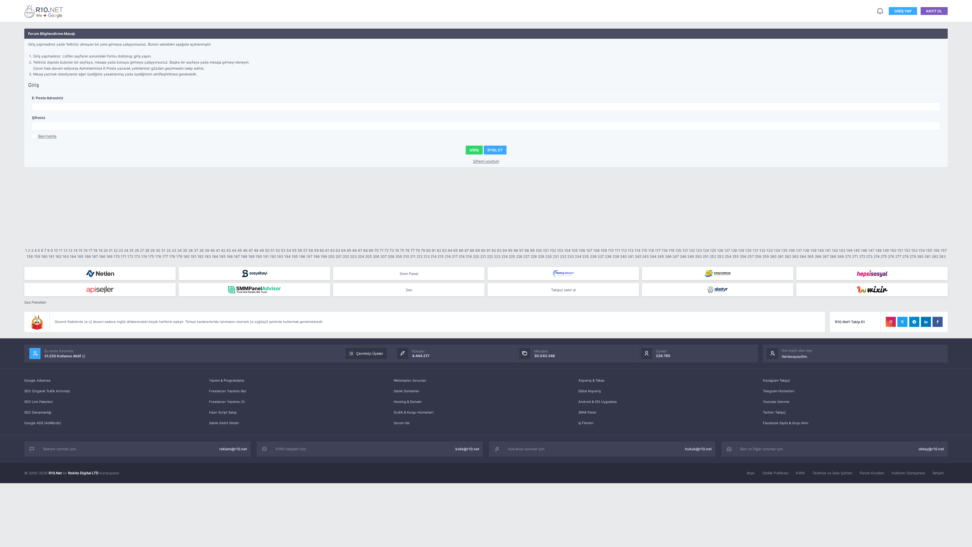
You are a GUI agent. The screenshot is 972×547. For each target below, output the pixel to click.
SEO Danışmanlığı (37, 412)
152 (907, 250)
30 (158, 250)
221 (483, 256)
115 (644, 250)
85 (455, 250)
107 (589, 250)
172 (130, 256)
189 (251, 256)
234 (578, 256)
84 (450, 250)
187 (237, 256)
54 (289, 250)
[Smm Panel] (254, 273)
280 (920, 256)
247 (676, 256)
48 (256, 250)
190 (259, 256)
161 (51, 256)
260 (773, 256)
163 (66, 256)
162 (58, 256)
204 (361, 256)
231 (556, 256)
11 (61, 250)
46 (245, 250)
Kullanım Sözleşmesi (908, 473)
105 (575, 250)
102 (553, 250)
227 (526, 256)
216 (448, 256)
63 (338, 250)
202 (346, 256)
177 (165, 256)
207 (383, 256)
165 (80, 256)
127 (727, 250)
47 (251, 250)
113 (631, 250)
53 (283, 250)
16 (86, 250)
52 (278, 250)
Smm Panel (409, 273)
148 (878, 250)
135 (784, 250)
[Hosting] (100, 273)
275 (884, 256)
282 (935, 256)
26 (137, 250)
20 (106, 250)
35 (185, 250)
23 (121, 250)
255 (735, 256)
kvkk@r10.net (467, 449)
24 (126, 250)
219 (469, 256)
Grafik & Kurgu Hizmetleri (413, 412)
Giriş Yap (903, 11)
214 (434, 256)
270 (848, 256)
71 (381, 250)
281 (928, 256)
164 (73, 256)
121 (685, 250)
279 (913, 256)
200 (331, 256)
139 (813, 250)
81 (434, 250)
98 (526, 250)
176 (158, 256)
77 (413, 250)
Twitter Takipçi (774, 412)
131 (755, 250)
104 (567, 250)
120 (678, 250)
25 (131, 250)
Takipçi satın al (563, 290)
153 (914, 250)
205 (368, 256)
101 (546, 250)
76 (407, 250)
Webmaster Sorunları (410, 380)
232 (563, 256)
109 (604, 250)
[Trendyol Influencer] (872, 289)
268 (833, 256)
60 (322, 250)
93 (499, 250)
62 (332, 250)
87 (466, 250)
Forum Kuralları (872, 473)
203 (353, 256)
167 (95, 256)
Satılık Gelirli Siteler (224, 423)
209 (398, 256)
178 (172, 256)
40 (212, 250)
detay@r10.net (931, 449)
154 (922, 250)
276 (891, 256)
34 (179, 250)
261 (781, 256)
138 (806, 250)
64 (343, 250)
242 (638, 256)
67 (360, 250)
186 (230, 256)
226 (519, 256)
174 (144, 256)
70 (376, 250)
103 (560, 250)
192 (273, 256)
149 (886, 250)
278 (905, 256)
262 (788, 256)
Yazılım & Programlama (226, 380)
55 (294, 250)
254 (728, 256)
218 (462, 256)
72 (386, 250)
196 (302, 256)
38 (201, 250)
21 (111, 250)
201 (339, 256)
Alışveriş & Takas (591, 380)
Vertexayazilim (794, 356)
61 (327, 250)
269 (840, 256)
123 (699, 250)
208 (391, 256)
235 (585, 256)
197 (309, 256)
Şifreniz (38, 117)
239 (616, 256)
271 (855, 256)
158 (30, 256)
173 (137, 256)
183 (208, 256)
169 (109, 256)
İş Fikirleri (585, 423)
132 (762, 250)
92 (494, 250)
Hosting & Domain (408, 402)
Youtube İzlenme (776, 402)
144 (849, 250)
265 (810, 256)
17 (90, 250)
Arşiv (751, 473)
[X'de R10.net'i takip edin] (902, 322)
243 (645, 256)
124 (706, 250)
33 (174, 250)
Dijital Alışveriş (589, 391)
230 (548, 256)
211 (413, 256)
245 (660, 256)
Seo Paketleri (35, 302)
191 (266, 256)
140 (821, 250)
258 (758, 256)
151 (900, 250)
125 (713, 250)
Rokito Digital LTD (83, 473)
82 (439, 250)
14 (75, 250)
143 (842, 250)
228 (534, 256)
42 (223, 250)
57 (305, 250)
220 (476, 256)
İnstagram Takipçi (776, 380)
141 (828, 250)
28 (147, 250)
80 (428, 250)
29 (152, 250)
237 (601, 256)
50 (267, 250)
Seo (409, 290)
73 (392, 250)
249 (690, 256)
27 (142, 250)
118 (664, 250)
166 (88, 256)
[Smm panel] (254, 289)
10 (56, 250)
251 (706, 256)
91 (489, 250)
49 (261, 250)
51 (273, 250)
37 (196, 250)
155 (929, 250)
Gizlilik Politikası (775, 473)
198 (316, 256)
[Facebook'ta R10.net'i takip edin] (938, 322)
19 (100, 250)
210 (406, 256)
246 (668, 256)
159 (37, 256)
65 (349, 250)
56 (300, 250)
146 (864, 250)
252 (713, 256)
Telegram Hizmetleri (778, 391)
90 (483, 250)
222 (490, 256)
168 (102, 256)
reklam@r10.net (233, 449)
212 (419, 256)
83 (444, 250)
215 (441, 256)
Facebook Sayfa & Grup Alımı (785, 423)
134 (777, 250)
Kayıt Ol (934, 11)
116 (651, 250)
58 (311, 250)
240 (623, 256)
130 (748, 250)
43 (228, 250)
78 (418, 250)
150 (893, 250)
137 (799, 250)
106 (582, 250)
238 (608, 256)
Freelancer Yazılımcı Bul (227, 391)
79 (423, 250)
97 (521, 250)
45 (239, 250)
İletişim (938, 473)
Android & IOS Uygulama (597, 402)
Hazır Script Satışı (223, 412)
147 (871, 250)
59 (316, 250)
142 (835, 250)
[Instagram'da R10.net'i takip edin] (891, 322)
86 (461, 250)
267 (825, 256)
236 (593, 256)
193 (280, 256)
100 (539, 250)
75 (402, 250)
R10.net (44, 11)
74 (397, 250)
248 (683, 256)
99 (532, 250)
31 (163, 250)
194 (287, 256)
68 (365, 250)
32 (168, 250)
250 (698, 256)
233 (570, 256)
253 (720, 256)
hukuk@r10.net (698, 449)
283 (942, 256)
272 (862, 256)
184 (215, 256)
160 (44, 256)
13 (70, 250)
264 (803, 256)
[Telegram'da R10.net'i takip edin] (914, 322)
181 (193, 256)
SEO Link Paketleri (38, 402)
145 (857, 250)
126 (720, 250)
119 (671, 250)
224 (504, 256)
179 (179, 256)
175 (151, 256)
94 (504, 250)
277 (898, 256)
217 (455, 256)
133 (769, 250)
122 (692, 250)
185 (222, 256)
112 (624, 250)
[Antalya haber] (717, 273)
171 (123, 256)
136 (791, 250)
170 (117, 256)
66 (354, 250)
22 (116, 250)
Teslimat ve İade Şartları (832, 473)
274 (877, 256)
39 (207, 250)
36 (190, 250)
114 (637, 250)
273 (869, 256)
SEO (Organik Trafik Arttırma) (47, 391)
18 (95, 250)
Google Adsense (37, 380)
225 (512, 256)
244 (653, 256)
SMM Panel (587, 412)
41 (218, 250)
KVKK (800, 473)
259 (765, 256)
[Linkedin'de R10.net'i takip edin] (926, 322)
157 (944, 250)
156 (936, 250)
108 (596, 250)
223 (497, 256)
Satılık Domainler (406, 391)
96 (516, 250)
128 (734, 250)
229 (541, 256)
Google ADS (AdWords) (42, 423)
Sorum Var (402, 423)
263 (795, 256)
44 (234, 250)
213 (426, 256)
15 (80, 250)
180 (186, 256)
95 (510, 250)
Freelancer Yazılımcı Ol (227, 402)
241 (631, 256)
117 (658, 250)
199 (324, 256)
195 (295, 256)
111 (617, 250)
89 (477, 250)
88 (472, 250)
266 (818, 256)
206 (376, 256)
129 (741, 250)
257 (750, 256)
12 (65, 250)
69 (371, 250)
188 (244, 256)
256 (743, 256)
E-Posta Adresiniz (47, 98)
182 (200, 256)
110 (611, 250)
